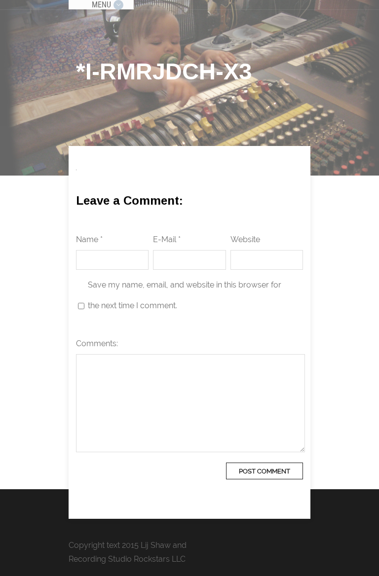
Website (245, 239)
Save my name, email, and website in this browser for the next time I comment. (184, 295)
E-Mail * (167, 239)
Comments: (97, 343)
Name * (89, 239)
